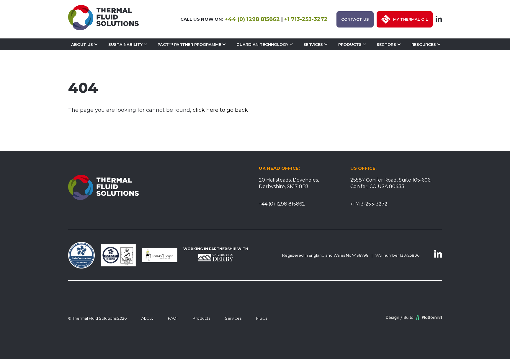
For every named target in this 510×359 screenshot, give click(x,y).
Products (350, 44)
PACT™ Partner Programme (189, 44)
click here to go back (220, 110)
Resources (423, 44)
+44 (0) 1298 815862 (252, 19)
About (147, 318)
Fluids (261, 318)
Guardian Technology (262, 44)
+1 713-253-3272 (306, 19)
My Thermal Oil (410, 19)
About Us (82, 44)
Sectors (386, 44)
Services (313, 44)
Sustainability (125, 44)
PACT (173, 318)
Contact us (355, 19)
